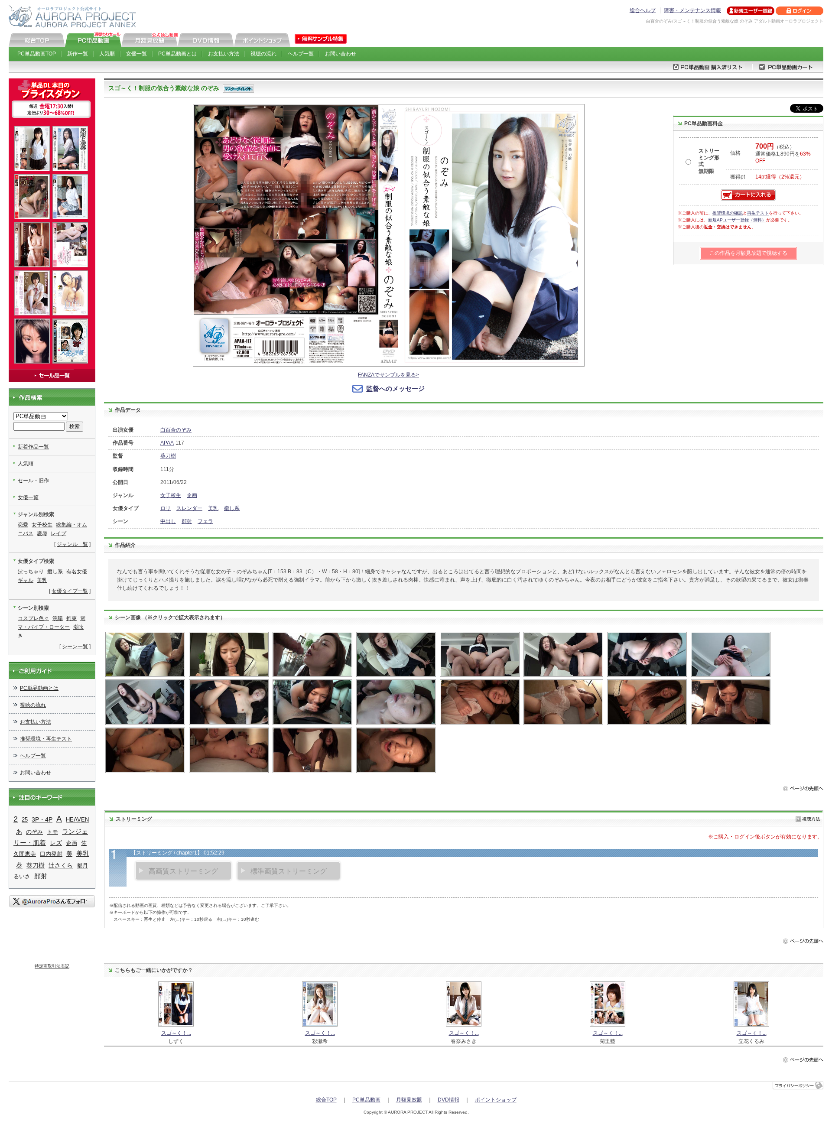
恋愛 (23, 525)
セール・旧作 (33, 481)
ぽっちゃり (31, 572)
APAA (167, 443)
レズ (56, 843)
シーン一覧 (75, 646)
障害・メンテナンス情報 (692, 10)
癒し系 (232, 508)
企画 (192, 495)
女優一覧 (136, 54)
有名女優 (76, 572)
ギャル (25, 580)
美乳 (213, 508)
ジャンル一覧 (72, 544)
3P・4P (42, 819)
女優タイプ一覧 (70, 591)
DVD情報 (448, 1100)
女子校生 (170, 495)
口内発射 (51, 854)
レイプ (58, 533)
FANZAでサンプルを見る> (388, 375)
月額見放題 (409, 1100)
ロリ (165, 508)
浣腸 (57, 618)
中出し (168, 521)
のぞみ (34, 832)
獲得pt (737, 177)
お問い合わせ (340, 54)
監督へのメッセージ (395, 388)
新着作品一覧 (33, 447)
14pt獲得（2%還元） (780, 177)
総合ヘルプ (643, 10)
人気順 (107, 54)
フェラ (205, 521)
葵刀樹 (168, 456)
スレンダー (189, 508)
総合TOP (326, 1100)
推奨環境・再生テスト (46, 739)
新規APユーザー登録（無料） (737, 220)
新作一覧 (77, 54)
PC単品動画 (366, 1100)
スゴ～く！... (176, 1033)
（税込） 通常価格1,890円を (783, 154)
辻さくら (61, 865)
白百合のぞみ (176, 430)
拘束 (71, 618)
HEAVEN (77, 819)
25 (25, 819)
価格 (735, 153)
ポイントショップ (496, 1100)
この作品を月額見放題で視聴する (748, 253)
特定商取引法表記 (52, 966)
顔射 (187, 521)
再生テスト (758, 213)
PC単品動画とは (177, 54)
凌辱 (42, 533)
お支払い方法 (223, 54)
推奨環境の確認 (727, 213)
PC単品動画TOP (36, 54)
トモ (52, 832)
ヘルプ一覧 (301, 54)
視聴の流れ (263, 54)
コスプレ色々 (33, 618)
